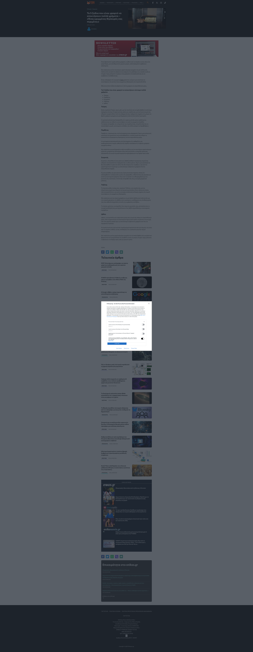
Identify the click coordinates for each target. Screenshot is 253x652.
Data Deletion (119, 348)
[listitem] (126, 321)
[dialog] (126, 326)
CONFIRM (117, 343)
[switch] (143, 324)
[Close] (149, 304)
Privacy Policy (134, 348)
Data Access (126, 348)
